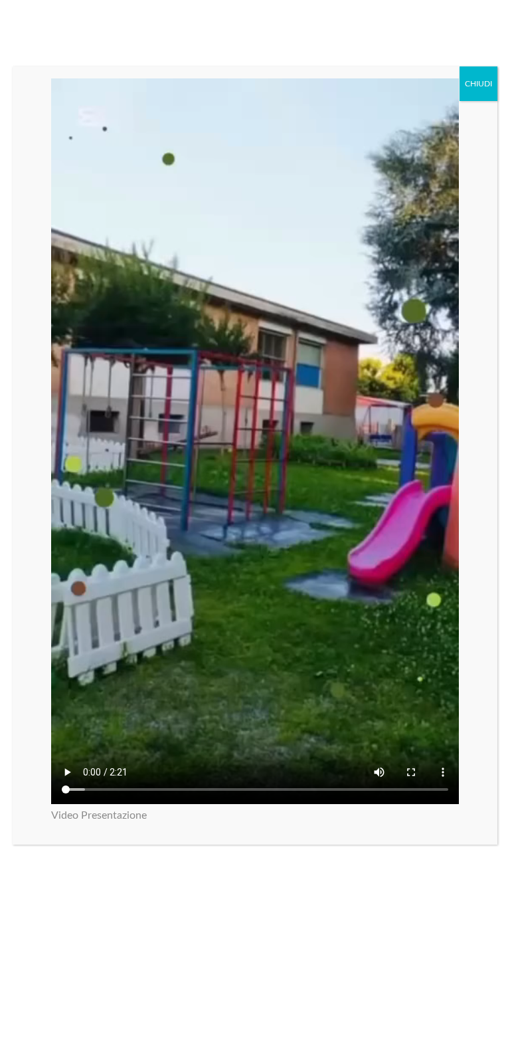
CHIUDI (478, 84)
